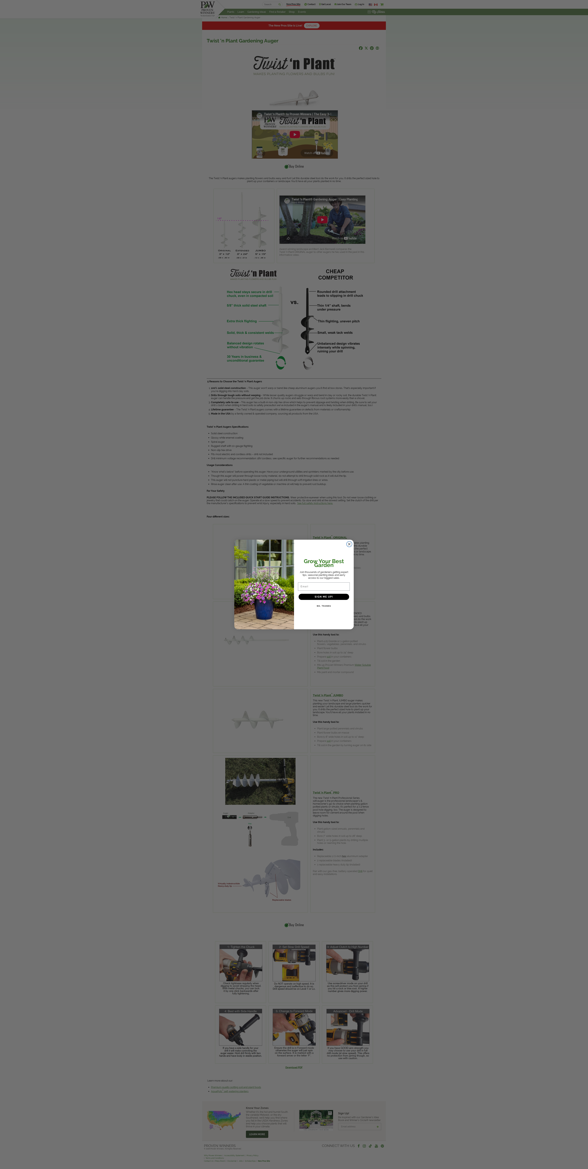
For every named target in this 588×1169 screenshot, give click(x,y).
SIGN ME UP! (324, 596)
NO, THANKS (324, 606)
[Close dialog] (349, 544)
